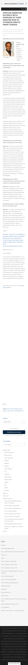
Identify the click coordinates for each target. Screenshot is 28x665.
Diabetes (6, 463)
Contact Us (6, 496)
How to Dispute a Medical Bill (11, 505)
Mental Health (8, 479)
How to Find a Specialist (10, 511)
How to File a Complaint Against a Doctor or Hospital (12, 572)
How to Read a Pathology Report (13, 508)
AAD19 (9, 409)
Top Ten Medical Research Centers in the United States (13, 600)
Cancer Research (8, 458)
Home (2, 558)
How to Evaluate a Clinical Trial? (12, 513)
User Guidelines (5, 607)
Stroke (6, 487)
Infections (6, 474)
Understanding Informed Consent (13, 524)
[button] (22, 9)
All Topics (6, 490)
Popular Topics (7, 450)
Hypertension (7, 477)
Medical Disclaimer (6, 586)
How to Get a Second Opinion (12, 516)
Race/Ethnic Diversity (8, 33)
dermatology (15, 409)
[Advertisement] (14, 345)
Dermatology (6, 31)
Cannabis (6, 460)
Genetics (6, 466)
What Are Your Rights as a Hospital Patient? (12, 610)
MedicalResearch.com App (14, 432)
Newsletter (4, 589)
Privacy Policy (4, 595)
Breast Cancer (8, 455)
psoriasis (7, 175)
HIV (5, 471)
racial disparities (19, 410)
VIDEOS (5, 531)
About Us (5, 493)
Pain (5, 485)
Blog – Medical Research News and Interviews (13, 551)
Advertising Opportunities (7, 548)
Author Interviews (18, 29)
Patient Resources (7, 498)
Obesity (6, 482)
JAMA (20, 31)
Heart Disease (14, 31)
